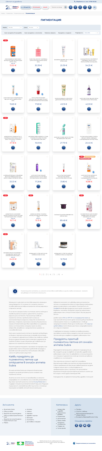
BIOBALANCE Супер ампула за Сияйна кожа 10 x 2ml (38, 254)
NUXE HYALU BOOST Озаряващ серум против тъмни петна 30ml (38, 60)
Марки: (5, 27)
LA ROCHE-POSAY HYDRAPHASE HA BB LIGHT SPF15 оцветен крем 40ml (13, 99)
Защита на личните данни (12, 413)
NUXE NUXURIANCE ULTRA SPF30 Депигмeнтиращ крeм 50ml (63, 99)
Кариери (29, 413)
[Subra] (12, 7)
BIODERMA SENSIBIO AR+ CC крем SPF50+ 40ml (63, 60)
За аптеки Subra (9, 409)
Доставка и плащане (33, 421)
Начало (3, 13)
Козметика (10, 13)
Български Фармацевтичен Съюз (87, 417)
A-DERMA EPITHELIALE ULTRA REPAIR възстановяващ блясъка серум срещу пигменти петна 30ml (13, 177)
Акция (45, 7)
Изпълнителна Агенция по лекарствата (84, 414)
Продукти (26, 7)
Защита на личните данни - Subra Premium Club (13, 419)
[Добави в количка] (13, 70)
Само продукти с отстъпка (33, 32)
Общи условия (8, 411)
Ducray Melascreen (39, 382)
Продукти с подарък (64, 32)
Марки (6, 422)
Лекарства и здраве (61, 410)
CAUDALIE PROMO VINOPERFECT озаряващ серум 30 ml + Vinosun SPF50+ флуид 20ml (89, 60)
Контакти (30, 419)
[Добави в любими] (22, 40)
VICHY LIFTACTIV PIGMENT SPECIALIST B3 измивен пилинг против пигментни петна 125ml (38, 99)
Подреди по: (79, 32)
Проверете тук (29, 445)
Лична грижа (61, 428)
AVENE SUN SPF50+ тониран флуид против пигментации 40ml (38, 215)
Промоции (36, 7)
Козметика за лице (19, 13)
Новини (29, 411)
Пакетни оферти (50, 32)
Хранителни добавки (61, 413)
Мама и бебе (61, 420)
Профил (78, 409)
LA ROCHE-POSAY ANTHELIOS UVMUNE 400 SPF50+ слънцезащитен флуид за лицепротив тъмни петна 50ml (89, 177)
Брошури (30, 417)
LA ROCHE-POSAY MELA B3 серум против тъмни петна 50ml (89, 99)
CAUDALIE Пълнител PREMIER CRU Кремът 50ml (63, 215)
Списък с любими (81, 411)
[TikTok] (88, 425)
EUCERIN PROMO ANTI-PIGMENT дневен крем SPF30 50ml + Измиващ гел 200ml (89, 215)
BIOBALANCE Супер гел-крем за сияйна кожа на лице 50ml (64, 254)
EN (94, 7)
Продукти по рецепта (61, 423)
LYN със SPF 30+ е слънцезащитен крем (75, 318)
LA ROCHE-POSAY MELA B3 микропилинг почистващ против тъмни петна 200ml (38, 177)
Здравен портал (32, 415)
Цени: (25, 27)
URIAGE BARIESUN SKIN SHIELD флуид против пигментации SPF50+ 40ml (13, 60)
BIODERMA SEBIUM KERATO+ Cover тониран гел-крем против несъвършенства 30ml (38, 138)
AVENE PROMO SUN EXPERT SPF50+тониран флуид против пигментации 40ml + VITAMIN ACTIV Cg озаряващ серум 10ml (13, 216)
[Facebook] (76, 425)
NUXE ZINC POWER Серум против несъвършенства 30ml (63, 138)
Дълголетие (61, 418)
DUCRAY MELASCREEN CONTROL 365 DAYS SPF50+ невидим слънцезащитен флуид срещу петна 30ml (89, 138)
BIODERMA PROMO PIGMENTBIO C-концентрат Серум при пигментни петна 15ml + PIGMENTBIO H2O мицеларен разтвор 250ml (13, 255)
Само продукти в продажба (13, 32)
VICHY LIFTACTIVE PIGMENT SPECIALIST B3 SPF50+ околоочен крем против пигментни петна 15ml (64, 177)
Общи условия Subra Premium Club (13, 416)
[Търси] (65, 7)
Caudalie (56, 308)
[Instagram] (80, 425)
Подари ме (60, 426)
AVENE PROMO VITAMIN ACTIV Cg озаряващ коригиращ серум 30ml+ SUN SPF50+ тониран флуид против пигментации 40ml (13, 139)
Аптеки (29, 409)
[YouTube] (84, 425)
